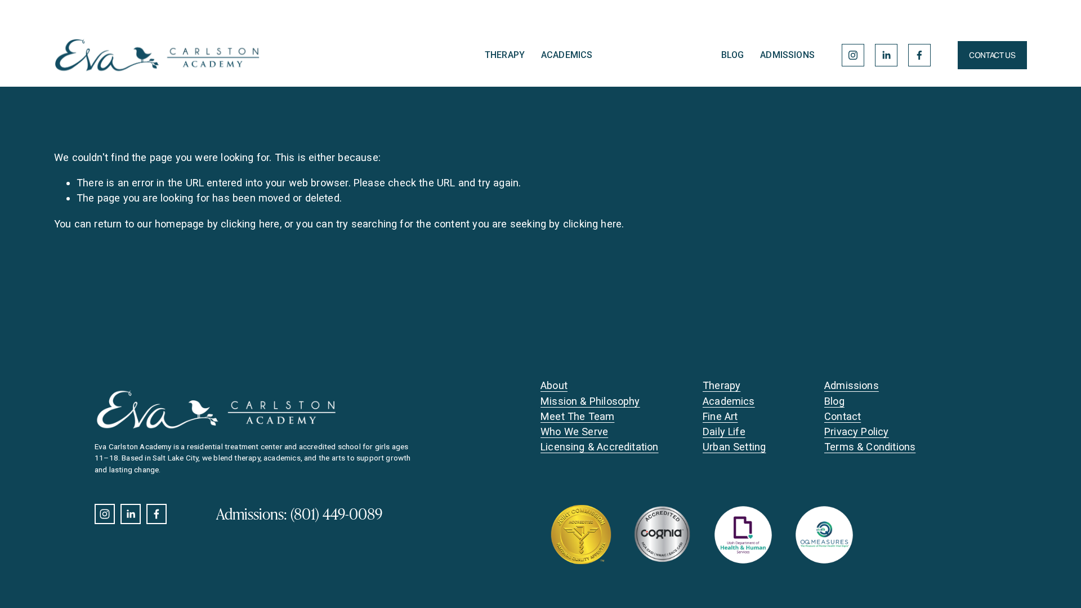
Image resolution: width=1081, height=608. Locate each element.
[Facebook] (919, 55)
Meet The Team (577, 416)
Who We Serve (574, 431)
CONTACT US (992, 55)
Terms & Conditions (869, 447)
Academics (566, 55)
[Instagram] (853, 55)
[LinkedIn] (886, 55)
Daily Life (724, 431)
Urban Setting (734, 447)
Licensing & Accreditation (599, 447)
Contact (842, 416)
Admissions (787, 55)
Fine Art (720, 416)
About (554, 385)
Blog (732, 55)
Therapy (505, 55)
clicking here (250, 224)
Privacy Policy (856, 431)
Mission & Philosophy (590, 401)
